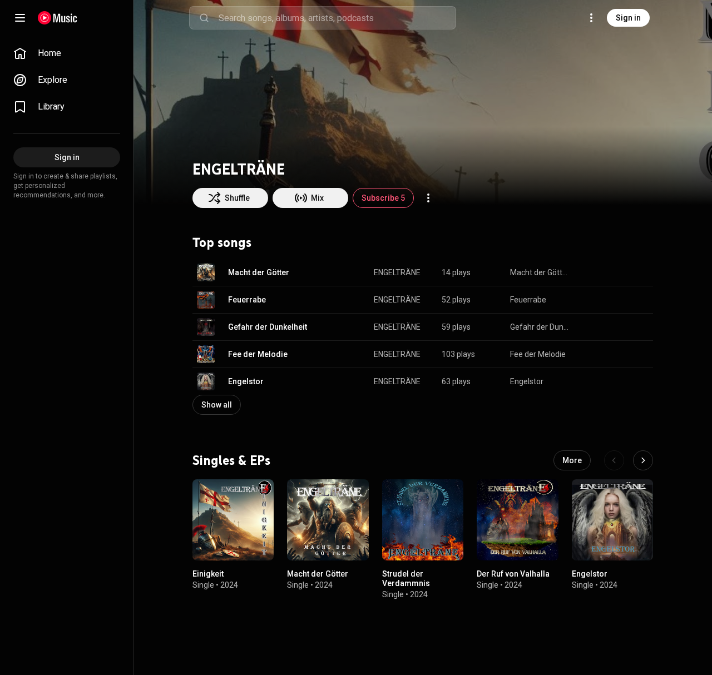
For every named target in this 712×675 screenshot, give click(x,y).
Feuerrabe (247, 299)
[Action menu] (428, 198)
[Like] (588, 272)
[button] (206, 272)
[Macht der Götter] (327, 519)
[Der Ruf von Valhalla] (517, 519)
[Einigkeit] (233, 519)
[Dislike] (610, 272)
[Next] (643, 460)
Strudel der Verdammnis (406, 579)
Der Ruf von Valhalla (513, 574)
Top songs (221, 242)
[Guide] (20, 17)
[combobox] (337, 18)
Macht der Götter (258, 272)
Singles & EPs (231, 460)
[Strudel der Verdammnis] (422, 519)
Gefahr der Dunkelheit (267, 326)
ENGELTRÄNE (397, 272)
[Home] (57, 17)
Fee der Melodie (258, 354)
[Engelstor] (612, 519)
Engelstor (246, 381)
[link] (66, 53)
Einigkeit (208, 574)
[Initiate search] (204, 18)
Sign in (628, 17)
